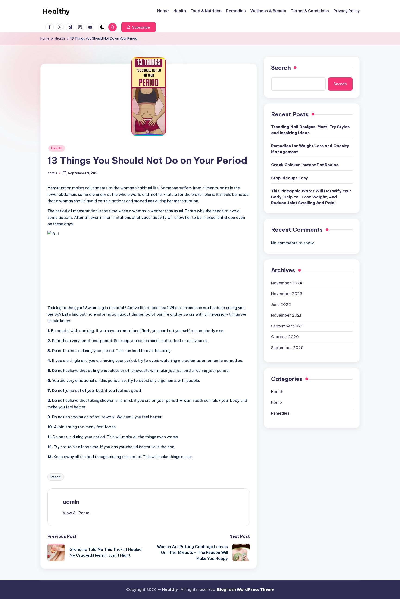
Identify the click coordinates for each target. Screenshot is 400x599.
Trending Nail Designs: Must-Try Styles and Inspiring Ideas (310, 129)
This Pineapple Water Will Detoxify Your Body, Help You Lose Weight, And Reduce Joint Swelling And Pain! (311, 196)
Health (56, 148)
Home (276, 402)
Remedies (280, 412)
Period (55, 477)
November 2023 (286, 293)
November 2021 (286, 315)
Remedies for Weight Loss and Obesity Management (310, 148)
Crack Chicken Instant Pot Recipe (305, 164)
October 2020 (285, 336)
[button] (138, 27)
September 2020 (287, 347)
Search (281, 67)
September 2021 (287, 325)
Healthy (56, 11)
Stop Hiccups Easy (289, 178)
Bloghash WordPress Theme (245, 589)
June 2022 (281, 304)
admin (71, 501)
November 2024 (286, 282)
